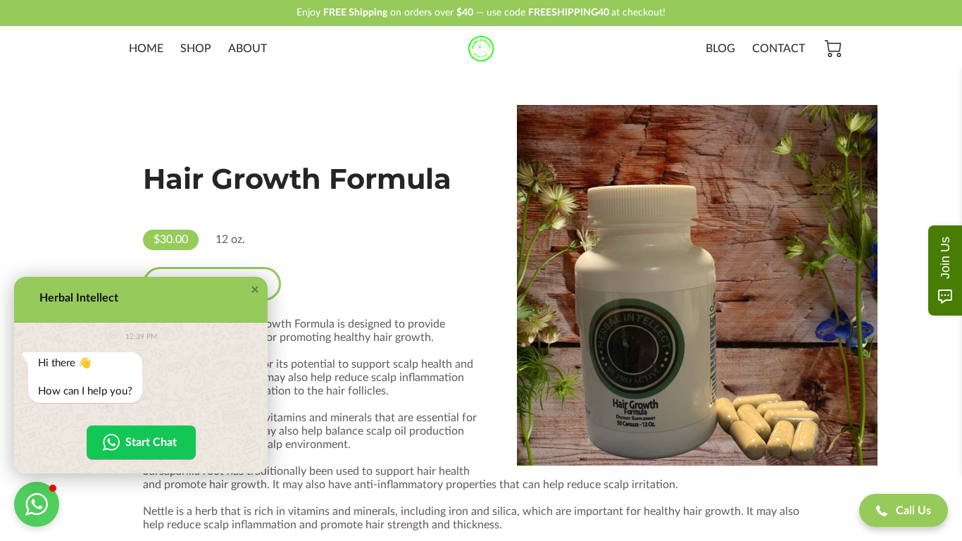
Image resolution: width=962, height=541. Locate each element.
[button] (255, 289)
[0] (833, 48)
